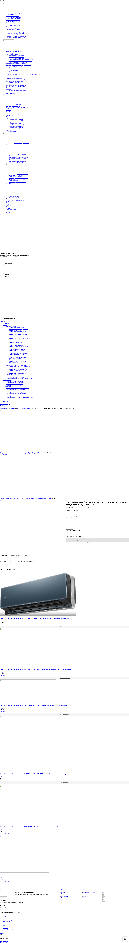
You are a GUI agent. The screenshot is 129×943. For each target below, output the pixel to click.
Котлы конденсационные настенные (18, 179)
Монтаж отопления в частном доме (18, 331)
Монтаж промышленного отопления (18, 343)
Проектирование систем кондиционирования (17, 388)
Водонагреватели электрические (17, 158)
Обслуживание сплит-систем (13, 385)
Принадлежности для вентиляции (14, 81)
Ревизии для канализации (12, 116)
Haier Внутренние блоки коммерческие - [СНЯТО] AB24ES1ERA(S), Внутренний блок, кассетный (25, 498)
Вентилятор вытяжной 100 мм (16, 57)
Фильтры (8, 89)
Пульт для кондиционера (12, 24)
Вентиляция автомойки (15, 358)
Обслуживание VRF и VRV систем (15, 382)
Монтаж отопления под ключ (16, 327)
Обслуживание (65, 893)
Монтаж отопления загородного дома (18, 329)
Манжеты (8, 110)
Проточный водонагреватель (16, 162)
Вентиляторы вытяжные (12, 54)
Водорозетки (9, 201)
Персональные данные (89, 892)
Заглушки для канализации (13, 106)
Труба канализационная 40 (16, 119)
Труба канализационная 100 (16, 122)
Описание (4, 555)
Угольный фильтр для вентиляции (17, 90)
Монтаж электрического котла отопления (19, 333)
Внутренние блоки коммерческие (14, 26)
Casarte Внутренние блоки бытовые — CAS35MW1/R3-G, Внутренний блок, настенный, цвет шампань (33, 705)
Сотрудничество (65, 896)
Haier (1, 776)
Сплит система (10, 14)
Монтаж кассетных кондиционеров (18, 368)
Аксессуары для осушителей (13, 83)
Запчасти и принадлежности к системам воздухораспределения (22, 75)
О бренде (26, 555)
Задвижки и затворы (11, 209)
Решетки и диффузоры (11, 87)
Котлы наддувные (13, 180)
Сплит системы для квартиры (13, 17)
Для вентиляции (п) (14, 82)
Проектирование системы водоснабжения (16, 394)
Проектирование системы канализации (16, 393)
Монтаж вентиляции (11, 347)
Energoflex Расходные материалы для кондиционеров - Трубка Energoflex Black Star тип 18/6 (23, 453)
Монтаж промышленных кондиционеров (19, 366)
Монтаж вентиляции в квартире (17, 355)
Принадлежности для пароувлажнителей (16, 85)
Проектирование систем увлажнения (15, 389)
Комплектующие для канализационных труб (17, 107)
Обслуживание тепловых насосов (14, 381)
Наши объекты (65, 897)
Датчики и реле (10, 207)
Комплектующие (10, 77)
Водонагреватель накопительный (17, 161)
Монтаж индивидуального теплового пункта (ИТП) (19, 378)
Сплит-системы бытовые (12, 16)
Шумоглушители (10, 93)
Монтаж (63, 892)
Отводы (8, 112)
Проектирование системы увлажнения (16, 396)
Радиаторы (20, 194)
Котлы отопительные (22, 174)
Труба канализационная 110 (16, 123)
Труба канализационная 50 (16, 120)
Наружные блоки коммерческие (14, 30)
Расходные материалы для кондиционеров (17, 36)
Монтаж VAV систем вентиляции (17, 357)
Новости (85, 896)
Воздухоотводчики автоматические (18, 200)
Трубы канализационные (12, 118)
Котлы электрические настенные (17, 182)
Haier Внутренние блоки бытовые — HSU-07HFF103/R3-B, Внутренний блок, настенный (29, 827)
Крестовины (9, 108)
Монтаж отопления (11, 326)
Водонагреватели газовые (15, 155)
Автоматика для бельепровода (16, 377)
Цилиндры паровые (11, 91)
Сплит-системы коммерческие (13, 18)
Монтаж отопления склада (15, 342)
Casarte (2, 621)
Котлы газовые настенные (15, 176)
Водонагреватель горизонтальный (17, 159)
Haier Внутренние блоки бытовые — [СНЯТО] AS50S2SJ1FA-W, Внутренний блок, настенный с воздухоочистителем (38, 774)
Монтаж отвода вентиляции (16, 351)
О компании (64, 889)
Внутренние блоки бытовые (13, 25)
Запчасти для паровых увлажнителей (15, 79)
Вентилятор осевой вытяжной (16, 55)
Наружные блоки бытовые (13, 29)
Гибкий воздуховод (14, 70)
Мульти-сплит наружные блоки (14, 28)
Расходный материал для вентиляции (15, 86)
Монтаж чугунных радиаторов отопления (19, 346)
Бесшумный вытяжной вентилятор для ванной (21, 59)
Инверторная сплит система (13, 20)
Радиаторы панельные (14, 197)
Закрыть (2, 933)
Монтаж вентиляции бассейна (16, 350)
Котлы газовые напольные (15, 175)
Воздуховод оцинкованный (16, 69)
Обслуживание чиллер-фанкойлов (14, 384)
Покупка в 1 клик (76, 530)
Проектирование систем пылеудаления (16, 392)
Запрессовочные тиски (12, 211)
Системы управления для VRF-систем (15, 37)
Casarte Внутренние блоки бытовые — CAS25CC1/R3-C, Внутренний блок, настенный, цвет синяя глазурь (34, 618)
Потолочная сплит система (13, 21)
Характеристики (15, 555)
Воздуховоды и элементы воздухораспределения (18, 65)
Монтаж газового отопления (16, 341)
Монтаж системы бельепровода (14, 376)
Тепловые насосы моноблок (13, 38)
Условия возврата (87, 895)
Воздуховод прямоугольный (16, 67)
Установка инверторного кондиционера (19, 372)
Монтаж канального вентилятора (17, 361)
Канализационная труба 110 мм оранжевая (23, 124)
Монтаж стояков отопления (16, 345)
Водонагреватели (21, 154)
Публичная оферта (88, 891)
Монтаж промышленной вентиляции (18, 353)
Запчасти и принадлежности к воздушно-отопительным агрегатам (23, 74)
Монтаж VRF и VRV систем (13, 374)
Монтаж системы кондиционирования (16, 365)
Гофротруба (9, 205)
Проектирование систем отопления (15, 398)
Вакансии (63, 899)
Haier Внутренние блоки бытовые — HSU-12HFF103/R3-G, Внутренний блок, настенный (29, 875)
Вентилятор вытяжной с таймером (18, 62)
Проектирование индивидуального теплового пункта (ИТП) (21, 397)
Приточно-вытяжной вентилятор (17, 58)
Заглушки (8, 183)
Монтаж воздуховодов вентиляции (18, 354)
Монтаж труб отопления (15, 330)
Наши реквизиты (87, 889)
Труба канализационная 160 (16, 126)
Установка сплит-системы (12, 364)
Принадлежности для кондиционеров (15, 32)
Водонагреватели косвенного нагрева (18, 157)
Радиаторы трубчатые (14, 196)
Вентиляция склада (14, 362)
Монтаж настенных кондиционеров (18, 369)
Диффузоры (9, 73)
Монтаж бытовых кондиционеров (17, 373)
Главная (2, 408)
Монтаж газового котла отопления (18, 334)
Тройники (8, 130)
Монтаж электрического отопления (18, 335)
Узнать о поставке (4, 833)
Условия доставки (87, 893)
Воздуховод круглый (14, 71)
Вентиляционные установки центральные (16, 63)
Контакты (85, 897)
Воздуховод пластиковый (15, 66)
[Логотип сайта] (8, 252)
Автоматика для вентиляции (13, 51)
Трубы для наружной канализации (18, 128)
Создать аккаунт (4, 941)
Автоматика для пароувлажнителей (15, 53)
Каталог (6, 408)
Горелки (8, 204)
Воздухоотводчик (10, 198)
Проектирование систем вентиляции (15, 390)
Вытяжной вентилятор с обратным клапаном (20, 61)
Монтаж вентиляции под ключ (17, 349)
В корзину (68, 530)
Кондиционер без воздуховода (13, 22)
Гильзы (8, 202)
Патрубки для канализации (13, 114)
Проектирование (65, 895)
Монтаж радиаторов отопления (17, 337)
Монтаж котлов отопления (16, 339)
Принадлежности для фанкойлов (14, 34)
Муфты (8, 111)
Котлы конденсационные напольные (18, 178)
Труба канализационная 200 (16, 127)
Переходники (9, 115)
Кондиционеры (13, 408)
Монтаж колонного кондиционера (17, 370)
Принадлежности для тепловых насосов (16, 33)
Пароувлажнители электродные (14, 78)
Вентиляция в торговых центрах (17, 359)
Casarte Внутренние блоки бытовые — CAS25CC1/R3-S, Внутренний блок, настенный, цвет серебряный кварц (36, 669)
